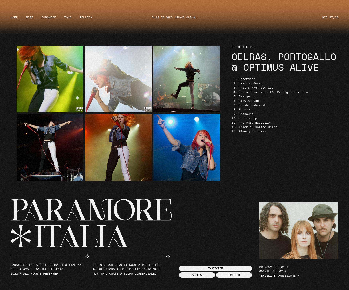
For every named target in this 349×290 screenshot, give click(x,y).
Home (14, 17)
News (29, 17)
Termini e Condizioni (277, 275)
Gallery (86, 17)
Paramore (48, 17)
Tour (67, 17)
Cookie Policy (271, 271)
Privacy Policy (272, 266)
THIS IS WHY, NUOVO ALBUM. (174, 17)
